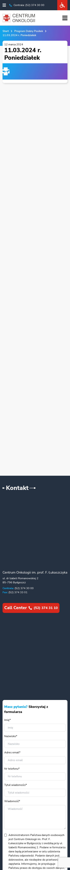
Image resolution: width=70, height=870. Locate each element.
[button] (4, 5)
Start (6, 31)
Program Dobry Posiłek (28, 31)
